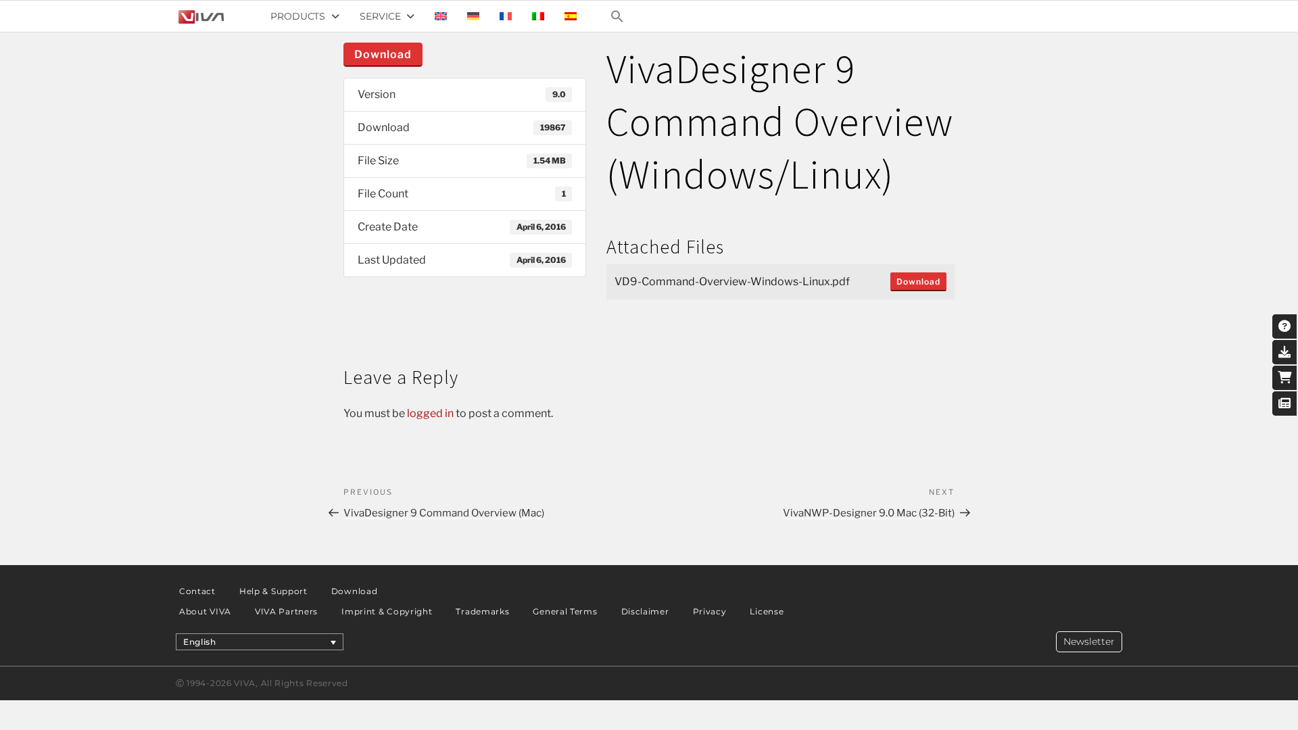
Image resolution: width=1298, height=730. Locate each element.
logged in (430, 413)
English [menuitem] (199, 642)
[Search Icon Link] (617, 16)
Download (383, 54)
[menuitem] (441, 16)
